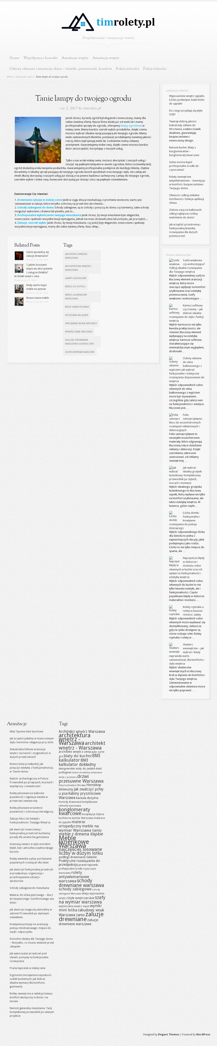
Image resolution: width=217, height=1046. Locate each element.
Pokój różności (127, 68)
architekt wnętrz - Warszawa (82, 745)
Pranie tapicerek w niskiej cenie (27, 968)
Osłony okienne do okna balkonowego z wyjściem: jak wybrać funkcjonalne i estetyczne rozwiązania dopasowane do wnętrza (186, 370)
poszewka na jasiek (76, 315)
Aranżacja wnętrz (74, 58)
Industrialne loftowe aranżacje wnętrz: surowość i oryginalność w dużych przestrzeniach (30, 753)
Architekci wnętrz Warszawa (76, 256)
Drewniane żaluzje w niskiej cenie (39, 199)
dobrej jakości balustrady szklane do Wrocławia (182, 125)
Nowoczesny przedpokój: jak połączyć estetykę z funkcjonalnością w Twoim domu (31, 768)
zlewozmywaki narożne (80, 352)
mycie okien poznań (77, 307)
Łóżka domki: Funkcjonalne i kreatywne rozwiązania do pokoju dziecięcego (184, 520)
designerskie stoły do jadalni (77, 768)
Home (14, 58)
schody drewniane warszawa (81, 883)
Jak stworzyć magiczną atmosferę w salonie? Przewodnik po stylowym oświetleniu (31, 913)
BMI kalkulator (79, 758)
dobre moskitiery (81, 772)
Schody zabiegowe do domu (35, 207)
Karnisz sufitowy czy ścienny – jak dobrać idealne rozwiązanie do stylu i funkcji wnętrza (186, 313)
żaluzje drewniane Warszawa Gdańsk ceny (79, 342)
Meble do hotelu (75, 286)
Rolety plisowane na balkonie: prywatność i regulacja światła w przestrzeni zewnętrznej (29, 797)
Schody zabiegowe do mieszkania (29, 888)
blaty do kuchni (78, 756)
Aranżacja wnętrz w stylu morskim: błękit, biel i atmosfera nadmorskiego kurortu (31, 848)
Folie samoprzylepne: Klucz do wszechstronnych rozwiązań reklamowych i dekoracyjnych (185, 422)
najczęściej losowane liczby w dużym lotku (81, 851)
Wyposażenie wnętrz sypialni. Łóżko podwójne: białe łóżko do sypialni (187, 99)
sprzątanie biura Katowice (81, 323)
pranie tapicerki (88, 864)
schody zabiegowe (75, 889)
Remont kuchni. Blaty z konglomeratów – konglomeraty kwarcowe (184, 151)
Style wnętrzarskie (80, 898)
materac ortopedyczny (72, 824)
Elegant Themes (168, 1034)
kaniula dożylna (87, 798)
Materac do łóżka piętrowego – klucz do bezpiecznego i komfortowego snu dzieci (32, 899)
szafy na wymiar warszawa (82, 900)
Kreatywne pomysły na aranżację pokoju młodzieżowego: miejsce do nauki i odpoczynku (30, 928)
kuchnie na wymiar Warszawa (76, 818)
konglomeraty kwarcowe (74, 811)
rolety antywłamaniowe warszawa (74, 876)
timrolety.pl (92, 107)
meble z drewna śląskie (81, 834)
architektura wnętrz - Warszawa (79, 268)
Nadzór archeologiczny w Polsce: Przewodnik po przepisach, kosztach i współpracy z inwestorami (32, 782)
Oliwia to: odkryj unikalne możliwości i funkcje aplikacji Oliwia (186, 199)
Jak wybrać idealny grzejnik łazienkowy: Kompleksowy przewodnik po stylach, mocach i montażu (185, 475)
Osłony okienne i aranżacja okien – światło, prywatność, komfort (61, 68)
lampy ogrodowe (131, 125)
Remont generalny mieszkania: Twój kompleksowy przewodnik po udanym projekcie (32, 1012)
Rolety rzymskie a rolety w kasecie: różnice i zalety (193, 610)
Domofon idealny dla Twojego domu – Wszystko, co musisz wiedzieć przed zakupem (32, 942)
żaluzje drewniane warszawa (78, 922)
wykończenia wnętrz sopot (74, 906)
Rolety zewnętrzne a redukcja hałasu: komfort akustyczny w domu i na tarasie (31, 997)
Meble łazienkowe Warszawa (76, 296)
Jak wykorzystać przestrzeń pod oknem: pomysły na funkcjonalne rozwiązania (29, 957)
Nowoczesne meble (37, 297)
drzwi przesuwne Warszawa (81, 779)
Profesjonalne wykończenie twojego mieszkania (49, 215)
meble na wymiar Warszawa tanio (80, 828)
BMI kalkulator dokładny (77, 762)
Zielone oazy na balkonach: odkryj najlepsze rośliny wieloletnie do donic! (185, 213)
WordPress (203, 1034)
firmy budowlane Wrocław (72, 785)
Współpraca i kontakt (40, 58)
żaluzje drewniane (81, 917)
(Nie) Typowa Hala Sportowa (26, 731)
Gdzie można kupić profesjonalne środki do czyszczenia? (184, 166)
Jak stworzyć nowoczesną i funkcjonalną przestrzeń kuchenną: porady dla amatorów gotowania (30, 833)
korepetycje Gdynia (93, 814)
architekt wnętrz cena (75, 752)
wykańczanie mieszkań (78, 331)
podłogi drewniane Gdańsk (78, 857)
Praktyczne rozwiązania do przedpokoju (79, 863)
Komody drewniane (70, 801)
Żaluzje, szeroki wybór (32, 222)
